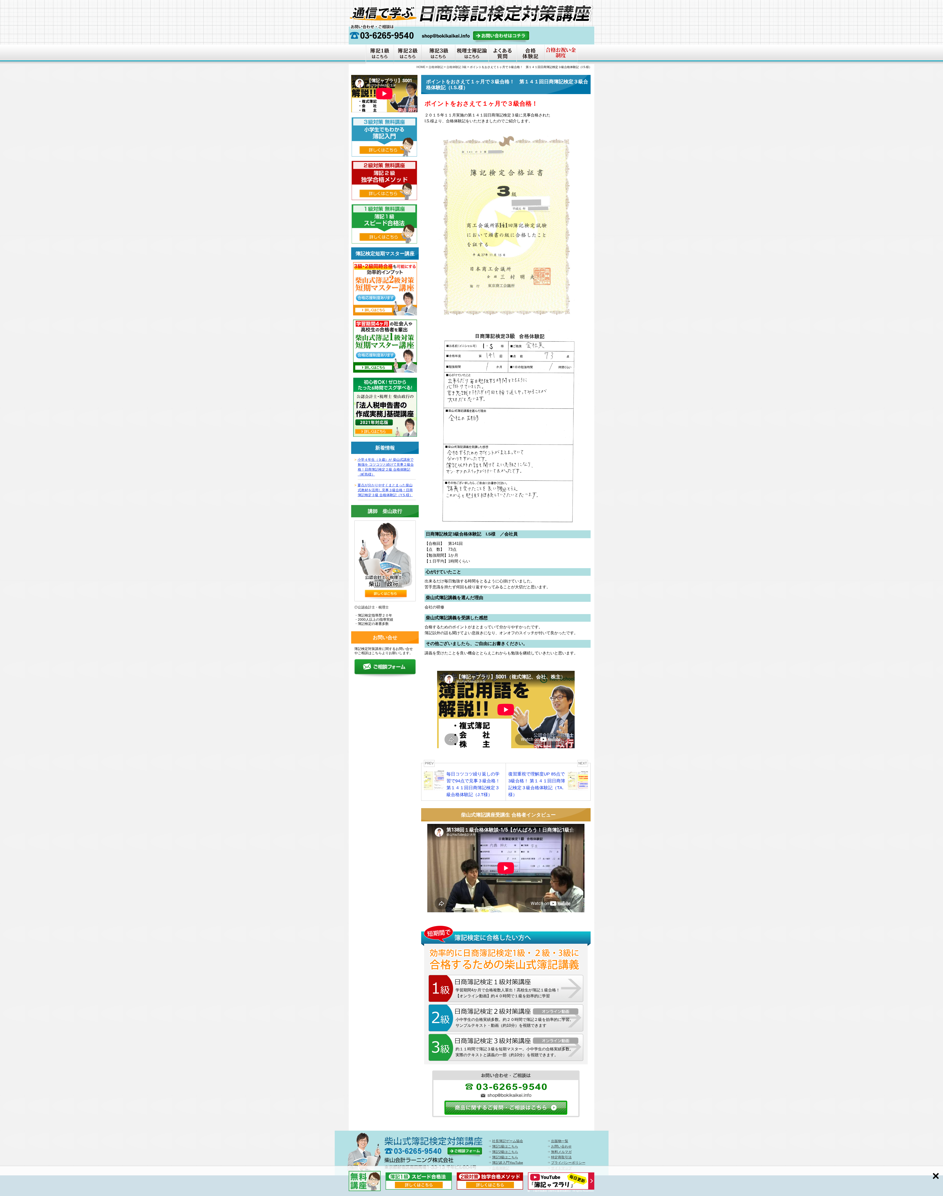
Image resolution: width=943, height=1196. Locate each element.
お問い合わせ (561, 1146)
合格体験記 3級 (456, 67)
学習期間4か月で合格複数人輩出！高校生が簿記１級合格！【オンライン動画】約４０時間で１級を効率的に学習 (508, 993)
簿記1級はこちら (505, 1146)
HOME (420, 67)
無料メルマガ (561, 1152)
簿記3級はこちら (505, 1157)
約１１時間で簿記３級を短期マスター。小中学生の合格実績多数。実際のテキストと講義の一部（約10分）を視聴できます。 (514, 1052)
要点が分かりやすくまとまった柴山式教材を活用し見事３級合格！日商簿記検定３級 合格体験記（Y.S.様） (385, 490)
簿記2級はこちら (505, 1152)
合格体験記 (436, 67)
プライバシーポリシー (568, 1163)
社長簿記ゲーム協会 (507, 1141)
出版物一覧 (559, 1141)
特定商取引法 (561, 1157)
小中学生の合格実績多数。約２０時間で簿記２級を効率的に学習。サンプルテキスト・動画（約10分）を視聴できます (514, 1022)
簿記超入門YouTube (507, 1163)
